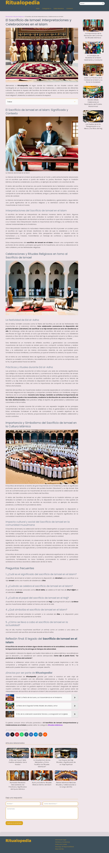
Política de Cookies (61, 844)
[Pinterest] (17, 734)
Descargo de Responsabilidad (64, 847)
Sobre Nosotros (59, 8)
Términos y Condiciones (62, 842)
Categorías (46, 8)
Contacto (69, 8)
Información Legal (60, 840)
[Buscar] (103, 3)
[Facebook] (8, 734)
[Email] (40, 734)
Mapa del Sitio (59, 849)
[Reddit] (45, 734)
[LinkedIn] (31, 734)
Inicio (38, 8)
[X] (12, 734)
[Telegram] (36, 734)
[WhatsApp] (22, 734)
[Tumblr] (26, 734)
